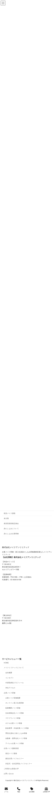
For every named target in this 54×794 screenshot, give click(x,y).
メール (6, 792)
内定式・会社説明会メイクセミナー (18, 763)
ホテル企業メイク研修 (13, 723)
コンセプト (9, 677)
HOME (6, 662)
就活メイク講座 (9, 513)
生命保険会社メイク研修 (14, 713)
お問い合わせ (9, 773)
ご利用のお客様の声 (11, 768)
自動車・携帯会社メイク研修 (16, 738)
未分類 (6, 518)
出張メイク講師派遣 (11, 748)
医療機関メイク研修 (12, 708)
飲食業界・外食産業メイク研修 (17, 728)
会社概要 (8, 672)
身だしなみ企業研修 (11, 533)
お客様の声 (46, 792)
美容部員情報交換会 (11, 523)
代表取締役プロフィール (14, 682)
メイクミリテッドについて (14, 667)
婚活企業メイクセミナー (14, 758)
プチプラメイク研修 (12, 718)
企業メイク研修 (9, 693)
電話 (18, 792)
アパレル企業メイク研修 (14, 743)
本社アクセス (10, 687)
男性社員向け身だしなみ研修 (16, 733)
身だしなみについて (11, 528)
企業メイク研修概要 (12, 698)
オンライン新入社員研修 (14, 703)
